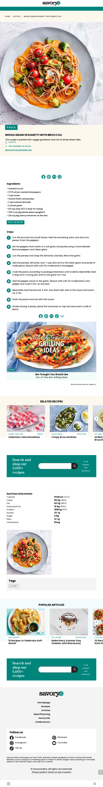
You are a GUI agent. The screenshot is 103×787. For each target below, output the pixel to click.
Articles (45, 710)
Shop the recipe (15, 222)
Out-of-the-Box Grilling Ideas (52, 377)
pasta (11, 127)
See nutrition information (18, 150)
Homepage (43, 702)
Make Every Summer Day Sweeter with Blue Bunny (66, 642)
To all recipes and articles (85, 466)
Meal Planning (42, 714)
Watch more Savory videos (83, 384)
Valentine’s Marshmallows (24, 437)
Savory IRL (44, 718)
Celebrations (42, 722)
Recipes (17, 16)
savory (13, 586)
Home (7, 16)
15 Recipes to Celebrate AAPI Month (25, 642)
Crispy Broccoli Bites (64, 437)
